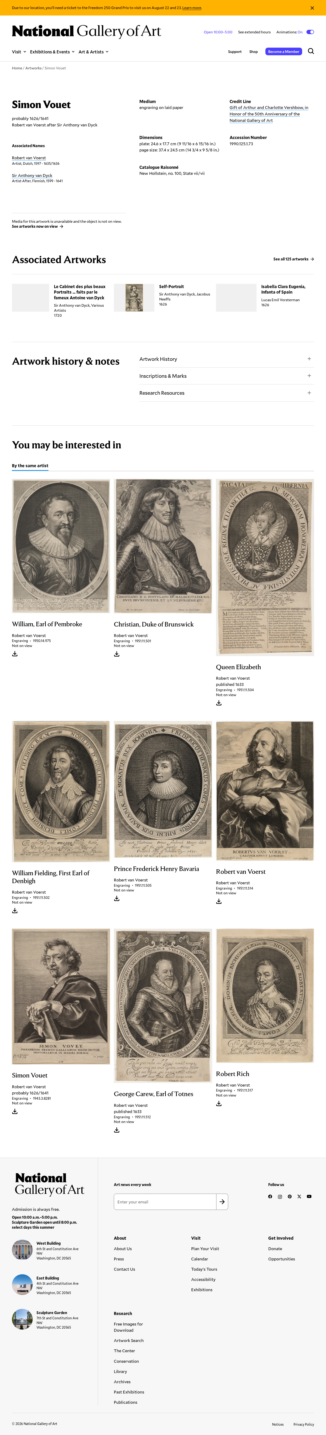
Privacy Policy (304, 1424)
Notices (278, 1424)
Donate (275, 1248)
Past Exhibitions (129, 1392)
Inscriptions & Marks (163, 375)
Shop (253, 51)
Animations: (289, 32)
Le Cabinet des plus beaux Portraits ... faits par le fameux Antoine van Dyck (79, 292)
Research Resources (161, 392)
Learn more (191, 7)
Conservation (126, 1361)
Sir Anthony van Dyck (32, 175)
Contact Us (124, 1269)
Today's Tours (204, 1269)
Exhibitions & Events (50, 52)
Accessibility (203, 1279)
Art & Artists (91, 52)
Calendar (199, 1259)
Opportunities (281, 1259)
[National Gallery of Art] (48, 1183)
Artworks (33, 67)
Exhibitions (201, 1289)
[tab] (30, 466)
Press (119, 1259)
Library (120, 1371)
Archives (122, 1381)
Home (17, 67)
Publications (125, 1402)
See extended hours (254, 31)
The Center (124, 1350)
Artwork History (158, 358)
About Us (123, 1248)
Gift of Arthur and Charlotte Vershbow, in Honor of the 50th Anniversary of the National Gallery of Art (269, 113)
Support (235, 51)
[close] (312, 7)
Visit (16, 52)
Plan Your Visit (205, 1248)
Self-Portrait (171, 286)
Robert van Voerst (29, 158)
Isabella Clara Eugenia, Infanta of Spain (283, 289)
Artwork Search (129, 1340)
